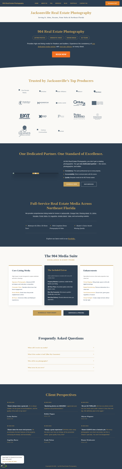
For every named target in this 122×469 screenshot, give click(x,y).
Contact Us (83, 3)
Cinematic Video (56, 38)
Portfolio (73, 3)
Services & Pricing (76, 313)
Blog (65, 3)
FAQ (51, 3)
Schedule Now (71, 184)
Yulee (69, 216)
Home (36, 3)
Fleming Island (84, 213)
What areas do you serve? (61, 367)
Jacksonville (65, 213)
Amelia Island (62, 216)
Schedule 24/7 (112, 3)
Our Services (89, 184)
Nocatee (55, 17)
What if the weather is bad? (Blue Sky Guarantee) (61, 354)
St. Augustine (52, 216)
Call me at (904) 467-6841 (9, 461)
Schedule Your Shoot (47, 312)
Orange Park (74, 213)
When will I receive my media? (61, 348)
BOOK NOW (61, 54)
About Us (44, 3)
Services (58, 3)
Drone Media (71, 38)
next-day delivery (66, 46)
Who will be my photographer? (61, 361)
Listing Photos (39, 38)
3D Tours (84, 38)
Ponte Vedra (63, 17)
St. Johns (47, 17)
